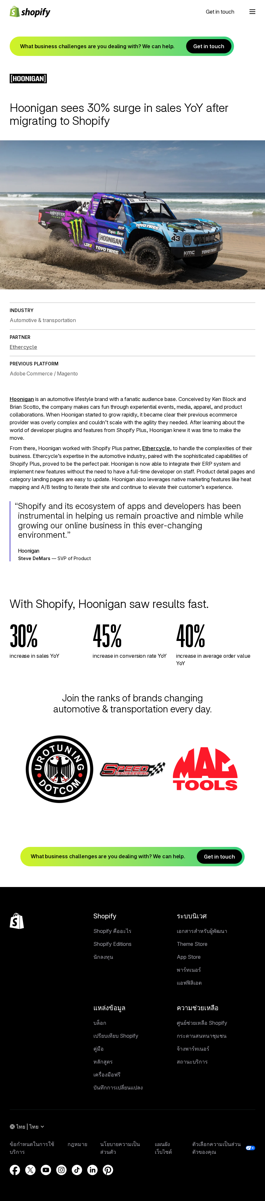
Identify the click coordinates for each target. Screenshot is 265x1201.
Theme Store (192, 944)
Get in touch (220, 11)
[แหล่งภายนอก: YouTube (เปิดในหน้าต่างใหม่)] (46, 1170)
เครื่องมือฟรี (107, 1074)
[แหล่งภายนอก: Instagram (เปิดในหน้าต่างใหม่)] (61, 1170)
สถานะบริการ (192, 1061)
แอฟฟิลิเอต (189, 982)
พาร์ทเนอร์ (189, 970)
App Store (189, 957)
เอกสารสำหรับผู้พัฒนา (202, 931)
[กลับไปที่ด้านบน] (17, 921)
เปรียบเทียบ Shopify (115, 1036)
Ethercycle (156, 448)
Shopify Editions (112, 944)
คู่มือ (98, 1048)
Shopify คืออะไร (112, 931)
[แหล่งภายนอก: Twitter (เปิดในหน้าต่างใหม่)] (30, 1170)
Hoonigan (22, 399)
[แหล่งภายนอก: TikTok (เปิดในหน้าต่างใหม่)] (77, 1170)
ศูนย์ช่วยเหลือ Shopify (202, 1023)
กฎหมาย (77, 1144)
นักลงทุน (103, 957)
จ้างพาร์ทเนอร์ (193, 1048)
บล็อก (99, 1023)
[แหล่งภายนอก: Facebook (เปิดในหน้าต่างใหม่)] (15, 1170)
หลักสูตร (103, 1061)
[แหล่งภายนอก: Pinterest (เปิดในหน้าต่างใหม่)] (108, 1170)
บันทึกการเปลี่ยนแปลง (118, 1087)
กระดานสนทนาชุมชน (202, 1036)
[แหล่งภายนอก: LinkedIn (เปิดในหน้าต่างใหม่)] (92, 1170)
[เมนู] (252, 11)
